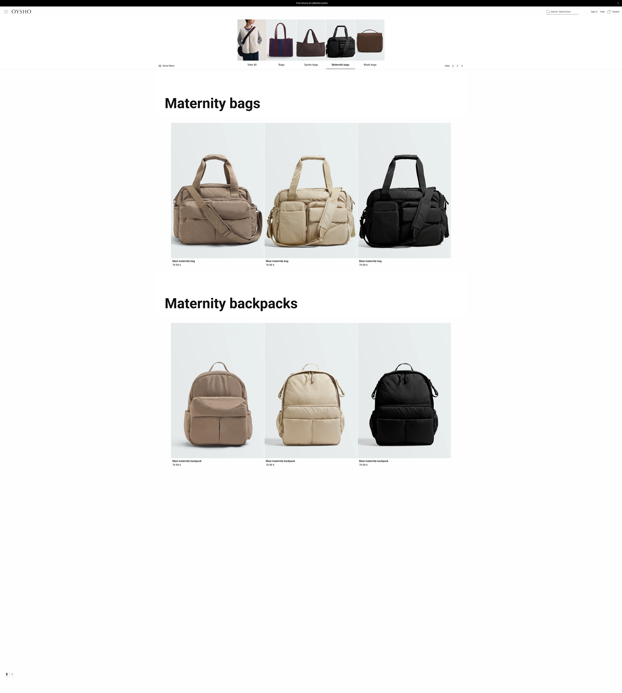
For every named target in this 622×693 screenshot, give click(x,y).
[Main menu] (6, 11)
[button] (613, 12)
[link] (594, 11)
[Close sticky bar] (618, 3)
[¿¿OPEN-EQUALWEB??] (9, 674)
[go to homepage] (21, 11)
